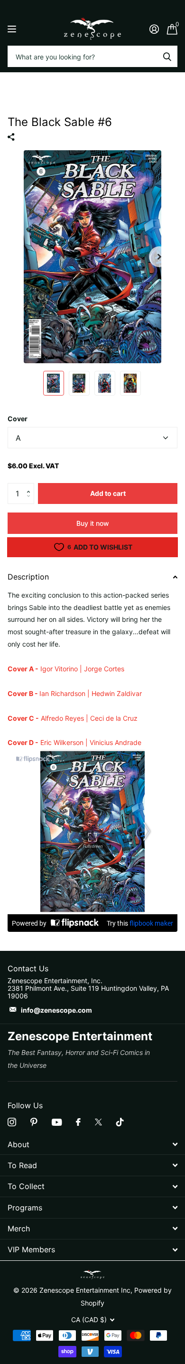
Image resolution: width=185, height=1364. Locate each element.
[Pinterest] (33, 1122)
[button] (30, 485)
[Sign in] (154, 29)
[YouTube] (57, 1122)
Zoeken (167, 56)
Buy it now (92, 523)
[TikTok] (120, 1122)
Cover (18, 419)
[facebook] (78, 1122)
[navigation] (53, 383)
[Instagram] (12, 1122)
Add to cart (108, 493)
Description (28, 576)
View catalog (13, 29)
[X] (98, 1122)
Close (92, 1144)
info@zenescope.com (56, 1010)
